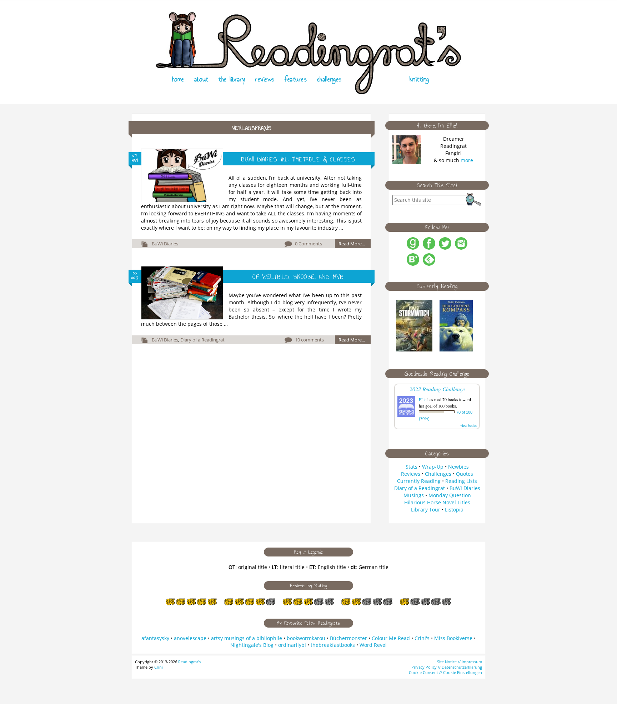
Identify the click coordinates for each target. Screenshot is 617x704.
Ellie (422, 399)
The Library (232, 79)
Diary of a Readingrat (202, 339)
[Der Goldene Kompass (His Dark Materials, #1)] (456, 349)
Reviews (265, 79)
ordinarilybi (292, 644)
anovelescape (190, 638)
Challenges (329, 79)
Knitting (419, 79)
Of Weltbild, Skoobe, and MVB (297, 277)
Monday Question (449, 495)
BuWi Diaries (165, 243)
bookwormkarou (306, 638)
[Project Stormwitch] (414, 349)
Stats (411, 466)
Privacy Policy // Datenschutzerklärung (446, 667)
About (201, 79)
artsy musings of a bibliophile (246, 638)
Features (296, 79)
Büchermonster (348, 638)
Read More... (351, 243)
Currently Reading (419, 481)
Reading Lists (461, 481)
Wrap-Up (432, 466)
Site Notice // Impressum (459, 661)
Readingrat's (189, 661)
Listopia (454, 509)
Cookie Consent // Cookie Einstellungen (445, 672)
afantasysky (155, 638)
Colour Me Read (391, 638)
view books (468, 425)
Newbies (458, 466)
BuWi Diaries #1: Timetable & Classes (298, 159)
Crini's (422, 638)
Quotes (464, 473)
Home (178, 79)
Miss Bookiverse (453, 638)
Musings (413, 495)
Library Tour (425, 509)
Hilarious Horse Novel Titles (437, 502)
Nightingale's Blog (252, 644)
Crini (158, 667)
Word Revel (373, 644)
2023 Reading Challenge (437, 389)
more (467, 160)
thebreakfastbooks (333, 644)
